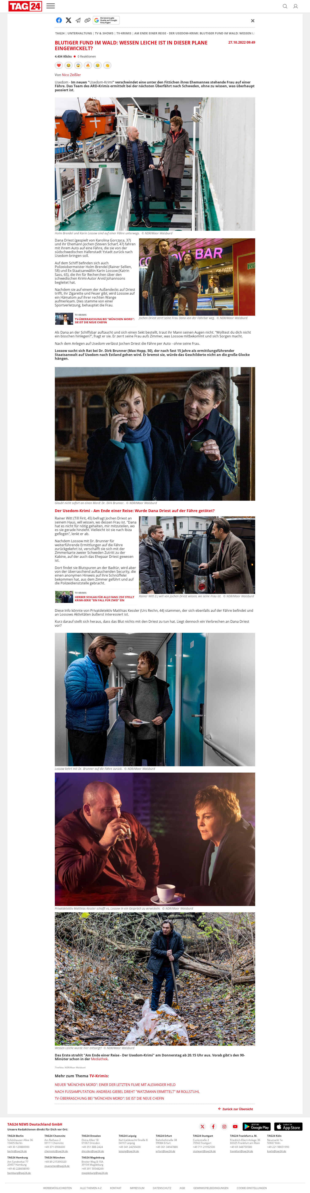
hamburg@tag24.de (19, 1173)
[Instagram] (224, 1126)
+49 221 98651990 (278, 1147)
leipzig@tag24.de (129, 1151)
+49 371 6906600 (54, 1147)
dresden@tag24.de (93, 1151)
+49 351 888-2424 (92, 1147)
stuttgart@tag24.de (204, 1151)
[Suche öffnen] (285, 6)
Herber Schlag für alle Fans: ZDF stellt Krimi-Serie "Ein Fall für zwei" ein (104, 599)
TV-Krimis (123, 33)
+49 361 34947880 (167, 1147)
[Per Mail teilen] (78, 20)
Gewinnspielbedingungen (210, 1188)
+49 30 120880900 (18, 1147)
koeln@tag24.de (276, 1151)
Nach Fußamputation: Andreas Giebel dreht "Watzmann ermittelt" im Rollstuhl (127, 1091)
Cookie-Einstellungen (252, 1188)
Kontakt (115, 1188)
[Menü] (50, 6)
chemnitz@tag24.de (56, 1151)
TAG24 (60, 33)
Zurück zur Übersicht (237, 1109)
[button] (295, 6)
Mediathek (99, 1059)
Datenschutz (162, 1188)
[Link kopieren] (87, 20)
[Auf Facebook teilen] (59, 20)
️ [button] (59, 65)
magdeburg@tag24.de (95, 1173)
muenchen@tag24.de (57, 1166)
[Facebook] (213, 1126)
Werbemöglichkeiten (57, 1188)
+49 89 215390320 (55, 1161)
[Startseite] (25, 6)
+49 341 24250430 (130, 1147)
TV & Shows (104, 33)
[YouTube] (235, 1126)
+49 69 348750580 (241, 1147)
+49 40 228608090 (18, 1168)
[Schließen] (253, 20)
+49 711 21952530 (204, 1147)
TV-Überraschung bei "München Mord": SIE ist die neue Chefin (105, 321)
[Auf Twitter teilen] (68, 20)
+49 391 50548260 (93, 1168)
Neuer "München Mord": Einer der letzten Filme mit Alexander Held (115, 1084)
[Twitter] (202, 1126)
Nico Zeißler (71, 74)
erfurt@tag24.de (165, 1151)
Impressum (137, 1188)
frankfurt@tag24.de (241, 1151)
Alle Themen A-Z (91, 1188)
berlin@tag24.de (17, 1151)
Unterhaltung (79, 33)
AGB (182, 1188)
